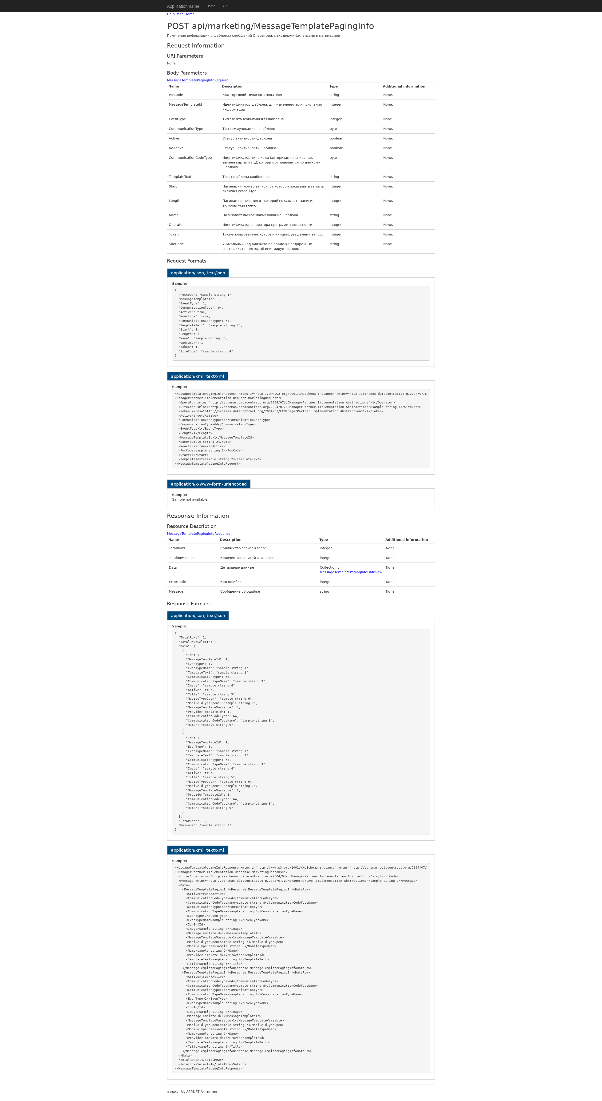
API (225, 6)
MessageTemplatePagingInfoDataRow (351, 572)
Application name (183, 6)
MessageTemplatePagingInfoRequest (197, 80)
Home (210, 6)
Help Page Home (181, 14)
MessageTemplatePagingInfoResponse (198, 533)
